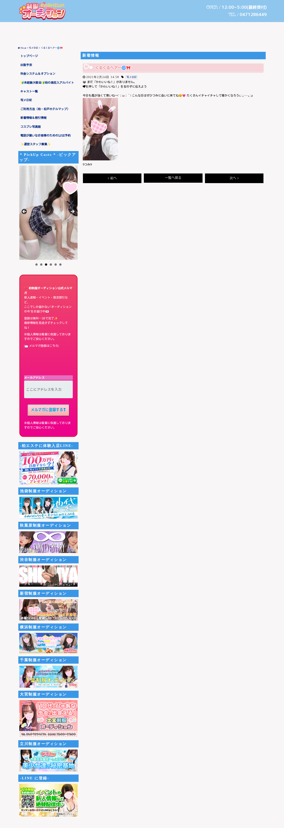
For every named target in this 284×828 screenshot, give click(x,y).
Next (72, 212)
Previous (24, 212)
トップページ (29, 56)
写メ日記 (26, 100)
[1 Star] (84, 82)
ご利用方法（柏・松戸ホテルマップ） (45, 109)
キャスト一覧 (29, 91)
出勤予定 (26, 65)
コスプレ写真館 (30, 127)
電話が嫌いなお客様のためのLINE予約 (45, 136)
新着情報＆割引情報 (33, 118)
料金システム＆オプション (37, 74)
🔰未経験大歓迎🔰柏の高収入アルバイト (47, 83)
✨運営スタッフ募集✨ (35, 144)
